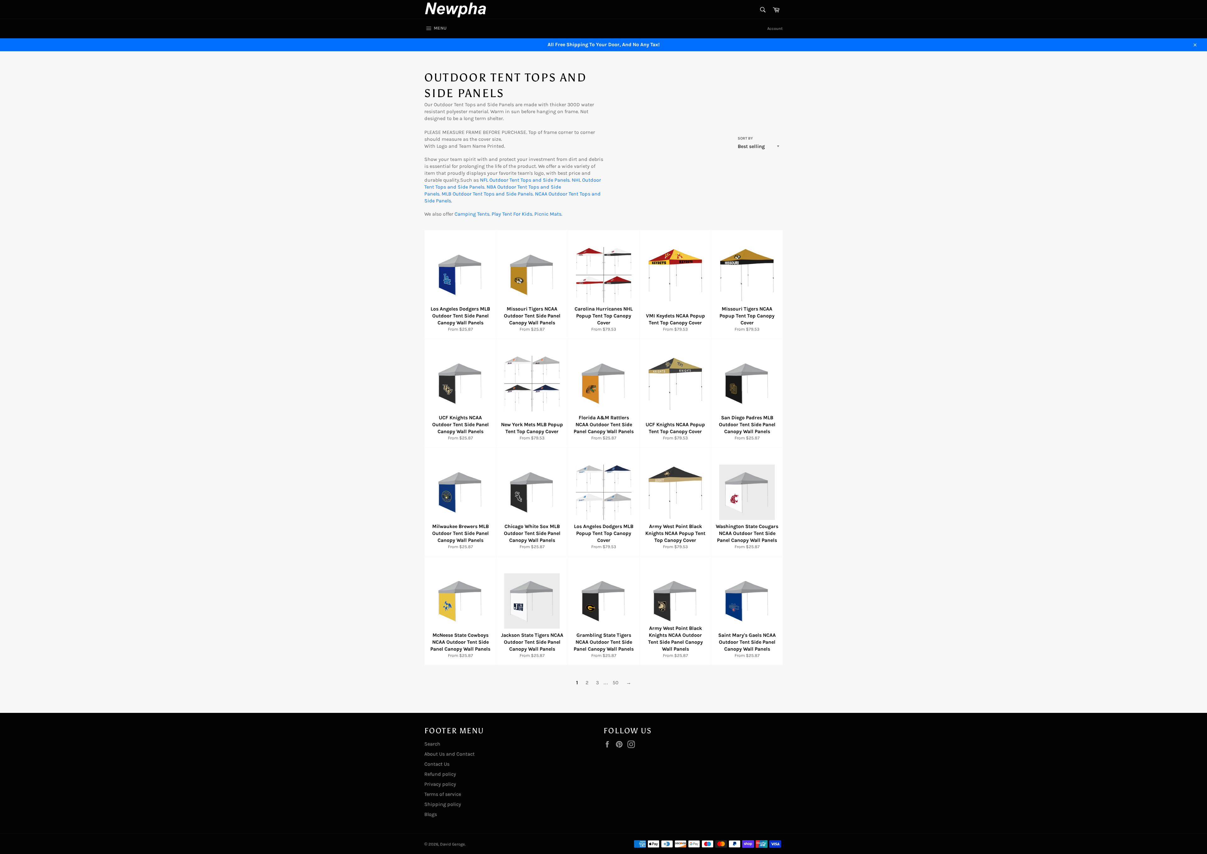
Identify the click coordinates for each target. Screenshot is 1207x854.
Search (432, 744)
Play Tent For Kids (512, 214)
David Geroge (452, 844)
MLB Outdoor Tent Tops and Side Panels (487, 194)
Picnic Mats (547, 214)
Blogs (430, 814)
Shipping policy (442, 804)
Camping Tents (472, 214)
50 (616, 683)
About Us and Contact (449, 754)
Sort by (745, 138)
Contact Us (436, 764)
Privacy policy (440, 784)
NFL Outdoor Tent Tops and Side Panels (525, 180)
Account (775, 28)
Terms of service (442, 794)
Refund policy (440, 774)
